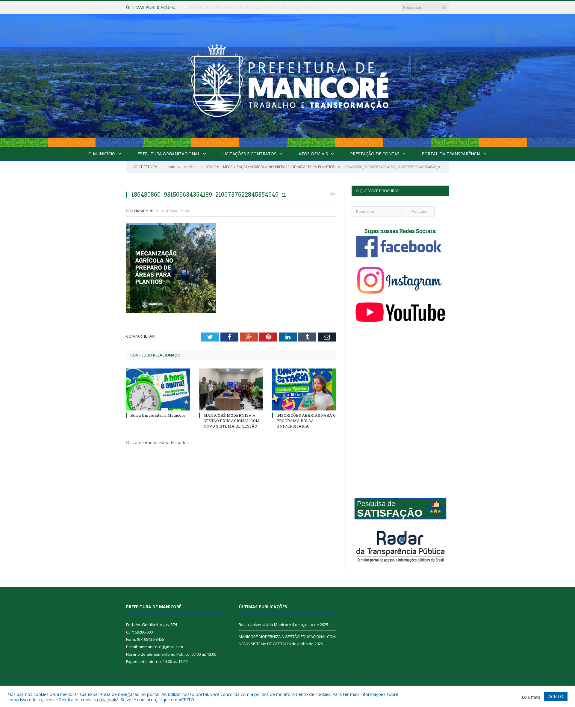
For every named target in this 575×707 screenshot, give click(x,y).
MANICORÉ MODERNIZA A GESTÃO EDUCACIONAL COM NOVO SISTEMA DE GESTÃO (259, 7)
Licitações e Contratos (249, 154)
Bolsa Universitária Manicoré (158, 415)
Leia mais (108, 699)
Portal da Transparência (451, 154)
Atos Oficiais (313, 154)
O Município (101, 154)
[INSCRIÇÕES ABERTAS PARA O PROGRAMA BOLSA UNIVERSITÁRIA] (304, 389)
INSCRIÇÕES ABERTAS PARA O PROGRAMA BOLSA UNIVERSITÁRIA (306, 421)
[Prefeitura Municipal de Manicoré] (287, 79)
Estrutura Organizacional (168, 154)
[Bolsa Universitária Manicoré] (158, 389)
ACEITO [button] (555, 696)
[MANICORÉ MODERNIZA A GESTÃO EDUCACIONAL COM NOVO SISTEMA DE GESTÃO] (231, 389)
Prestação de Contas (375, 154)
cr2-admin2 (144, 210)
